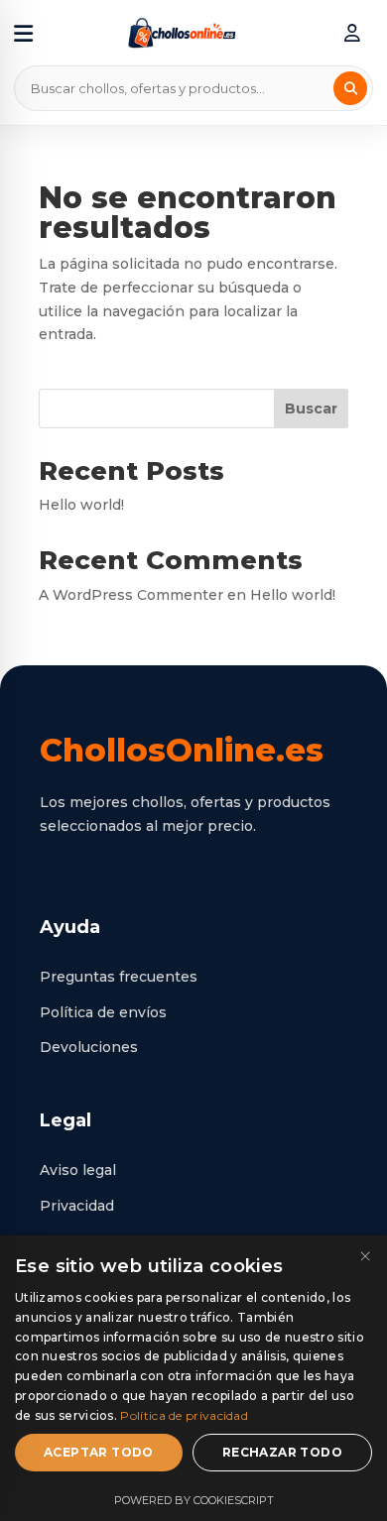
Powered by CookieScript (194, 1500)
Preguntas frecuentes (118, 977)
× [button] (364, 1256)
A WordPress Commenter (131, 595)
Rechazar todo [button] (282, 1452)
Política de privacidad (184, 1415)
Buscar (311, 408)
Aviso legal (78, 1170)
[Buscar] (350, 88)
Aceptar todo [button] (99, 1452)
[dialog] (193, 1378)
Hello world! (81, 505)
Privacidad (77, 1206)
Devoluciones (89, 1047)
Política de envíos (103, 1012)
